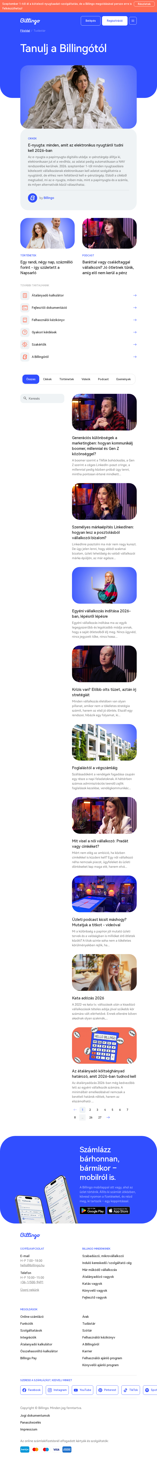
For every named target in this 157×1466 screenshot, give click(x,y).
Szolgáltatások (31, 1330)
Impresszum (28, 1429)
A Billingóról (90, 1344)
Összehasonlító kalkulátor (39, 1351)
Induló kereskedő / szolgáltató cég (107, 1263)
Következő (108, 1117)
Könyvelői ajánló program (100, 1365)
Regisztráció (115, 20)
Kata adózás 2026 (88, 998)
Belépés (91, 20)
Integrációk (28, 1337)
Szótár (87, 1330)
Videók (86, 379)
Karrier (87, 1351)
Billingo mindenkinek (96, 1248)
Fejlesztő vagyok (94, 1297)
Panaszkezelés (30, 1422)
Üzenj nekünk (29, 1290)
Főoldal (25, 30)
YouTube (85, 1389)
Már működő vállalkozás (99, 1270)
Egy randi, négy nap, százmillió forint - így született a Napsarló (46, 267)
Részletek (144, 4)
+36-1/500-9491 (31, 1282)
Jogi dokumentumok (35, 1415)
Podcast (88, 255)
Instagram (60, 1389)
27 (99, 1117)
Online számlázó (32, 1317)
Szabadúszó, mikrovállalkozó (103, 1256)
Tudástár (88, 1323)
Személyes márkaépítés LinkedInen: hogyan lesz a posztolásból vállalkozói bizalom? (103, 532)
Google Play (92, 1210)
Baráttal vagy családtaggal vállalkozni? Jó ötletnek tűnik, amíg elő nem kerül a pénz (108, 267)
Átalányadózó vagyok (98, 1277)
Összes (30, 379)
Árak (85, 1317)
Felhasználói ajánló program (102, 1358)
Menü (133, 21)
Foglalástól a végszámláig (94, 768)
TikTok (133, 1389)
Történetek (28, 255)
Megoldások (29, 1309)
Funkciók (26, 1323)
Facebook (34, 1389)
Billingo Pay (28, 1358)
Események (123, 379)
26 (90, 1117)
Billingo (30, 21)
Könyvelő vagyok (94, 1290)
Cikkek (32, 138)
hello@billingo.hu (32, 1265)
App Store (118, 1210)
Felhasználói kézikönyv (98, 1337)
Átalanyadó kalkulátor (36, 1344)
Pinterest (110, 1389)
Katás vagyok (92, 1284)
